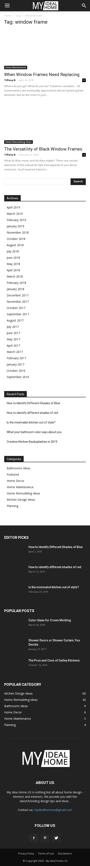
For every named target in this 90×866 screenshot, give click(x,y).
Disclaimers (65, 853)
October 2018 (16, 239)
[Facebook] (34, 838)
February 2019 (16, 220)
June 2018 (13, 258)
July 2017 (13, 327)
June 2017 (13, 333)
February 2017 (16, 358)
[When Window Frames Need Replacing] (45, 49)
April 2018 (13, 270)
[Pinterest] (45, 838)
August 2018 (15, 245)
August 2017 (15, 320)
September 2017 (18, 314)
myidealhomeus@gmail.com (53, 810)
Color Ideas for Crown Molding (49, 620)
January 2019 (15, 226)
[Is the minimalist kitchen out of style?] (14, 592)
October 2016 (16, 371)
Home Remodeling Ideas (18, 141)
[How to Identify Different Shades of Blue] (14, 552)
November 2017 (18, 302)
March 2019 (15, 214)
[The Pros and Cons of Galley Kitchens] (14, 665)
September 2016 (18, 377)
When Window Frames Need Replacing (41, 74)
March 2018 (15, 276)
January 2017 (15, 364)
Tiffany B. (10, 80)
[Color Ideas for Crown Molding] (14, 625)
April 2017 (13, 345)
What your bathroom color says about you (34, 432)
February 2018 (16, 283)
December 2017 (17, 295)
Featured (13, 474)
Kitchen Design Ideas (21, 500)
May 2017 (13, 339)
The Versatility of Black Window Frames (43, 149)
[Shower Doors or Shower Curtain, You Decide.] (14, 645)
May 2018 (13, 264)
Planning (12, 506)
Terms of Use (46, 853)
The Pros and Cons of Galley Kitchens (54, 660)
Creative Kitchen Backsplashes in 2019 (32, 441)
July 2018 (13, 251)
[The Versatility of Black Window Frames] (45, 124)
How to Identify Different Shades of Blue (33, 403)
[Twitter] (56, 838)
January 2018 (15, 289)
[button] (84, 5)
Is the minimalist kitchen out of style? (31, 422)
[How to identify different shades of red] (14, 572)
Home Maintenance (15, 67)
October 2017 (16, 308)
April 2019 (13, 207)
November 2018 (18, 232)
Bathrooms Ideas (18, 468)
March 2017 (15, 352)
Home (8, 15)
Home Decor (15, 481)
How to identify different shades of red (32, 412)
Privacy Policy (26, 853)
